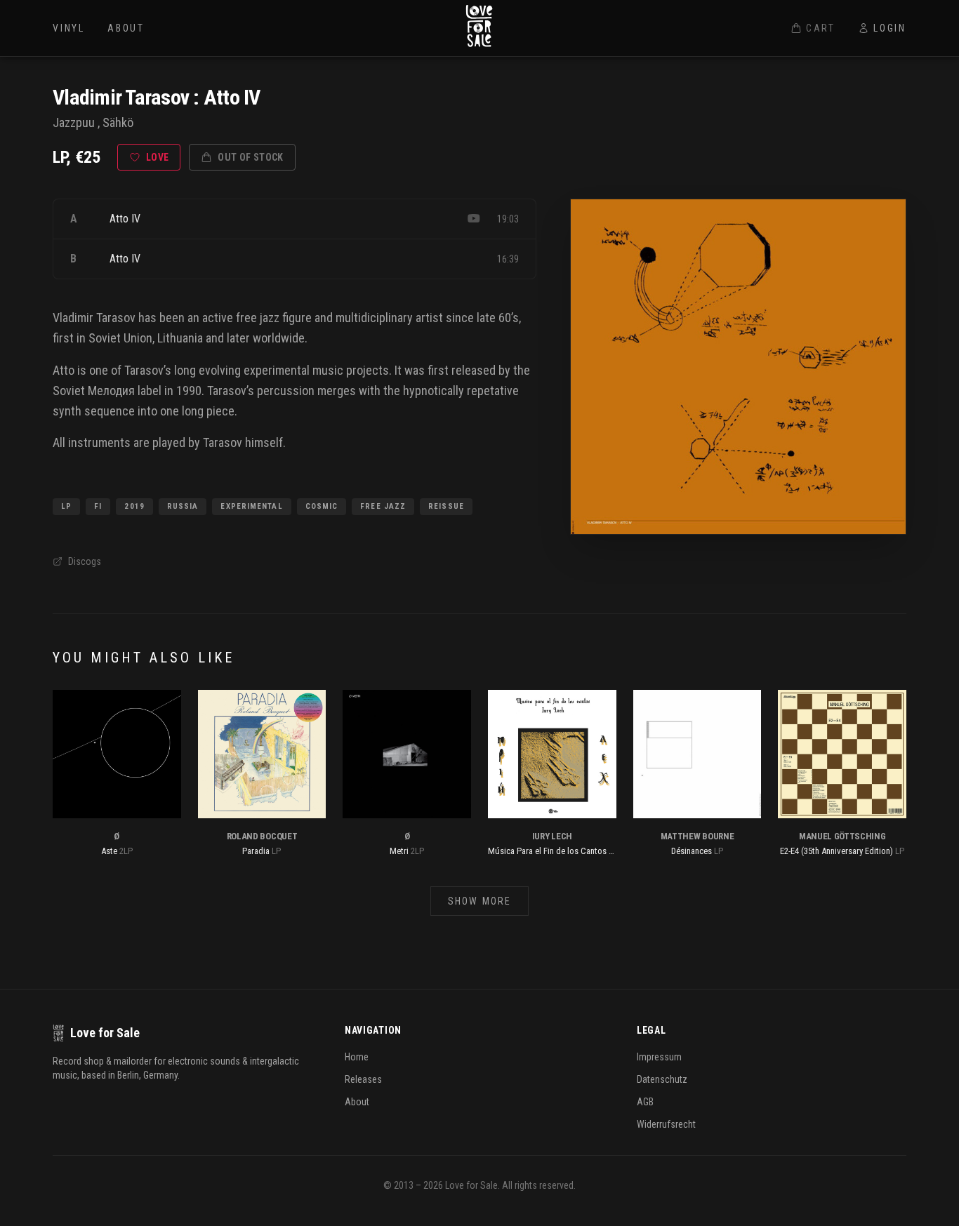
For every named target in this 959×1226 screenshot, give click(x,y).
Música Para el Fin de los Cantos (547, 851)
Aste (109, 851)
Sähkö (117, 122)
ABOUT (126, 28)
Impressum (659, 1056)
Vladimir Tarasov (121, 97)
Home (357, 1056)
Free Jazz (383, 506)
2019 (134, 506)
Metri (399, 851)
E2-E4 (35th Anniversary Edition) (836, 851)
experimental (277, 370)
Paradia (256, 851)
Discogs (84, 561)
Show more (479, 901)
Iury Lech (552, 836)
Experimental (251, 506)
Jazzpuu (74, 122)
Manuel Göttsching (842, 836)
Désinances (691, 851)
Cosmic (321, 506)
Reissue (446, 506)
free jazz (257, 317)
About (357, 1101)
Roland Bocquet (262, 836)
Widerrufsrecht (666, 1124)
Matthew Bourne (697, 836)
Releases (363, 1079)
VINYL (69, 28)
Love (157, 157)
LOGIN (889, 28)
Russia (183, 506)
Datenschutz (662, 1079)
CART (820, 28)
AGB (645, 1101)
